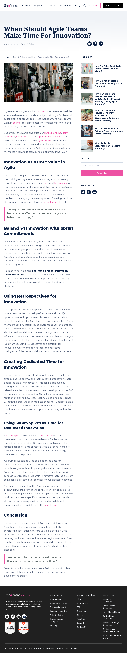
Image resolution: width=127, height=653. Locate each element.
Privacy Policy (48, 648)
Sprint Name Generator (108, 617)
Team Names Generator (109, 607)
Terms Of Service (34, 648)
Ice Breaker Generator (108, 600)
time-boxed (46, 435)
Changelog (81, 611)
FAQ (78, 607)
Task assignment (58, 607)
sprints (16, 122)
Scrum (41, 111)
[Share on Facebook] (95, 43)
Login (94, 6)
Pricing (77, 5)
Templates (38, 5)
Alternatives (82, 603)
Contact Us (82, 627)
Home (6, 57)
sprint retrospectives (49, 136)
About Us (81, 619)
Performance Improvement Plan (111, 630)
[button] (25, 5)
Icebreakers (108, 595)
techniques (60, 183)
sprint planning (52, 133)
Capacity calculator (58, 603)
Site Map (74, 648)
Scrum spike (13, 435)
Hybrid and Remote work (112, 636)
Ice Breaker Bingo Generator (111, 623)
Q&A (15, 57)
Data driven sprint (58, 611)
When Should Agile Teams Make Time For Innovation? (44, 57)
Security (23, 648)
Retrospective (56, 595)
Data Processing (62, 648)
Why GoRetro (56, 615)
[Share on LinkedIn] (101, 43)
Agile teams (44, 140)
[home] (11, 5)
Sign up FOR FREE (113, 6)
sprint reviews (24, 136)
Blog (79, 599)
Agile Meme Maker (111, 612)
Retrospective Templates (56, 620)
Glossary (80, 615)
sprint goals (51, 505)
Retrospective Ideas (86, 595)
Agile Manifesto (52, 202)
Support (80, 623)
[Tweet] (89, 43)
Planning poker (57, 599)
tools (45, 183)
